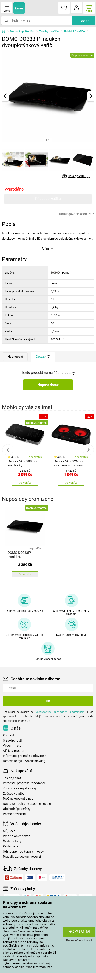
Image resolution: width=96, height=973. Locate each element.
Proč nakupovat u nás (18, 798)
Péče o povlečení (14, 814)
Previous (7, 449)
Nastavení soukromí (17, 959)
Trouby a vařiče (49, 31)
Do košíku (25, 482)
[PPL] (57, 877)
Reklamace (10, 846)
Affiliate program (14, 750)
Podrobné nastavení (79, 940)
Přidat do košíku (48, 199)
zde (49, 967)
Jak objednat (12, 778)
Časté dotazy (12, 841)
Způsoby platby (13, 793)
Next (88, 449)
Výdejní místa (12, 745)
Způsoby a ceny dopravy (20, 788)
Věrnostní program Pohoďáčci (24, 783)
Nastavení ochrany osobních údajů (27, 803)
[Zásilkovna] (13, 877)
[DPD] (42, 877)
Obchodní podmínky (17, 809)
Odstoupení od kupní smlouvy (23, 851)
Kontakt (8, 735)
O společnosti (12, 740)
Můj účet (9, 831)
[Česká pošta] (30, 877)
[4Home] (5, 32)
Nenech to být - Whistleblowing (24, 761)
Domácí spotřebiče (22, 31)
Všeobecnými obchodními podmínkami (60, 712)
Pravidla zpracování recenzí (22, 856)
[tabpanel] (48, 96)
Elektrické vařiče (74, 31)
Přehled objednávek (16, 836)
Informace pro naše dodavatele (24, 756)
